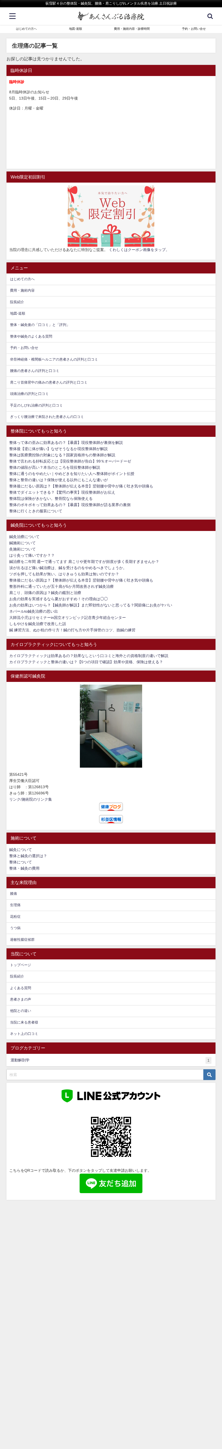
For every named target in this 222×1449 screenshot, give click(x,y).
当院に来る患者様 (24, 1022)
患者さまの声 (20, 999)
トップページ (20, 965)
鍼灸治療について (24, 537)
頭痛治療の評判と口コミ (29, 393)
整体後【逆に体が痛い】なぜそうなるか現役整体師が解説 (58, 449)
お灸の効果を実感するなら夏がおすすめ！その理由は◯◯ (58, 599)
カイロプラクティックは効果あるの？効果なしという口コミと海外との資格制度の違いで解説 (88, 656)
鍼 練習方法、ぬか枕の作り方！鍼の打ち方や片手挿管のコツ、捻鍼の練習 (72, 630)
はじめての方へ (26, 28)
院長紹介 (17, 302)
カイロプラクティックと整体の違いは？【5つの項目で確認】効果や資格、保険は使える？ (86, 662)
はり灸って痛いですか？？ (32, 555)
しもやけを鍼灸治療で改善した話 (37, 624)
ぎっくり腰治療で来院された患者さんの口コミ (47, 416)
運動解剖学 (110, 1060)
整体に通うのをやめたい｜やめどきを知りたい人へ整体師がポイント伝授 (71, 474)
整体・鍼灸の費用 (24, 868)
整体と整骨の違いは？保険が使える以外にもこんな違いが (58, 480)
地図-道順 (75, 28)
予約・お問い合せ (194, 28)
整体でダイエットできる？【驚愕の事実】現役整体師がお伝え (62, 492)
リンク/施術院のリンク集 (30, 799)
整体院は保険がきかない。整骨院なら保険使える (51, 498)
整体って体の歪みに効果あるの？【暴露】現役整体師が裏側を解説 (66, 442)
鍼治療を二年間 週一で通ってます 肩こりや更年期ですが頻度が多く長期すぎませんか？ (84, 561)
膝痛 (13, 893)
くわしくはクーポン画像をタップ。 (139, 250)
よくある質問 (20, 988)
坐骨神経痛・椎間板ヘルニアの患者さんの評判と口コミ (54, 359)
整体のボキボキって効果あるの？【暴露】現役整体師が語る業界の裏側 (69, 505)
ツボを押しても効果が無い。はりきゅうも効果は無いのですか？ (64, 574)
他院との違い (20, 1010)
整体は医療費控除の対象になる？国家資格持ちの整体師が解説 (62, 455)
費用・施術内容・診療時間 (132, 28)
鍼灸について (20, 849)
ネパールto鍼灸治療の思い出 (33, 611)
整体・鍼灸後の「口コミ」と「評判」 (40, 324)
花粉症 (15, 916)
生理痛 (15, 905)
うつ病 (15, 928)
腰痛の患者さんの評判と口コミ (34, 370)
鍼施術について (22, 543)
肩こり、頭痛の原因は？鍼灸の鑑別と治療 (45, 593)
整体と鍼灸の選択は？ (28, 856)
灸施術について (22, 549)
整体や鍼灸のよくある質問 (31, 336)
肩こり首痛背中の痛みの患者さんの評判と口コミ (48, 382)
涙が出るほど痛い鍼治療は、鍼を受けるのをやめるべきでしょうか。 (68, 568)
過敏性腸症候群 (22, 939)
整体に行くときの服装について (35, 511)
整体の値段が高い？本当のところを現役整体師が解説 (54, 467)
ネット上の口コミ (24, 1033)
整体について (20, 862)
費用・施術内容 (22, 290)
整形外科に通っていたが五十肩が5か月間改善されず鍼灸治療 (61, 586)
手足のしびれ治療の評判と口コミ (36, 405)
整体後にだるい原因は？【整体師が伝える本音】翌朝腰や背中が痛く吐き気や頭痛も (81, 486)
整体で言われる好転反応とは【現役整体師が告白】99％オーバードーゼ (70, 461)
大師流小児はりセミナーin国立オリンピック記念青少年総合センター (67, 617)
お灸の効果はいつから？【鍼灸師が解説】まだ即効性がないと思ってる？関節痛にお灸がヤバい (90, 605)
